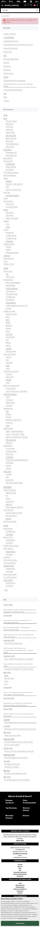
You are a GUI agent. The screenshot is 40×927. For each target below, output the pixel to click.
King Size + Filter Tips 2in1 (14, 184)
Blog (20, 868)
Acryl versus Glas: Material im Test (15, 773)
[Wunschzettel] (28, 5)
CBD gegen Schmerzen (12, 764)
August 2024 (8, 709)
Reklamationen (20, 887)
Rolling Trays (10, 204)
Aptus (8, 317)
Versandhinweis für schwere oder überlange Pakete (18, 85)
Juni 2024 (7, 726)
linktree (6, 77)
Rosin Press (9, 454)
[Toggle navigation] (2, 4)
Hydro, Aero (7, 471)
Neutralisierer (10, 300)
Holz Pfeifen (10, 215)
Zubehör (8, 308)
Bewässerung (8, 408)
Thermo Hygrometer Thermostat (16, 391)
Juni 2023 (7, 761)
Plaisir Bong (9, 124)
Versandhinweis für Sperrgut (13, 90)
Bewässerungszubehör (13, 420)
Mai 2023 (7, 770)
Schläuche (9, 423)
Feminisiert (9, 534)
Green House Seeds (10, 560)
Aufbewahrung (8, 258)
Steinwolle (9, 362)
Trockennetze (10, 448)
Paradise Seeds (9, 566)
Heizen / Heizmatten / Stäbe (15, 434)
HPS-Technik (10, 277)
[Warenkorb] (31, 5)
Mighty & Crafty (11, 493)
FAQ (5, 93)
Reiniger (8, 247)
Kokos (8, 365)
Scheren (8, 468)
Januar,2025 (8, 687)
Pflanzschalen (10, 403)
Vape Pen (9, 504)
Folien (8, 383)
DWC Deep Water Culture (14, 483)
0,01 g (8, 227)
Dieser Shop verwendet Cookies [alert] (12, 899)
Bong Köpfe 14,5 (11, 152)
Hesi (7, 340)
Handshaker (10, 463)
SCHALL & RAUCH (10, 34)
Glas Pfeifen (10, 212)
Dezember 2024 (9, 698)
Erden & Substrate (10, 354)
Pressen (8, 465)
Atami (7, 320)
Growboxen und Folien (11, 371)
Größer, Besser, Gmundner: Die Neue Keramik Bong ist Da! (18, 715)
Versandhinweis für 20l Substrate (14, 80)
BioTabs (8, 328)
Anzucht (8, 357)
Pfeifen (6, 209)
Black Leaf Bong (11, 138)
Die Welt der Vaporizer (11, 767)
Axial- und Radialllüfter (13, 282)
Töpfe (8, 397)
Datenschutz (8, 52)
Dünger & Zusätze (9, 311)
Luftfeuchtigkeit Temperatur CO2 (16, 305)
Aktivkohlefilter (10, 285)
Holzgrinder (9, 241)
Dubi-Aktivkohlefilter (12, 195)
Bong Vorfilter (8, 158)
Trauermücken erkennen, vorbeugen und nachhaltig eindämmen (17, 621)
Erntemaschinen (11, 451)
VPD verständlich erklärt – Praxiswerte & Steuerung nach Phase (17, 629)
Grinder (6, 230)
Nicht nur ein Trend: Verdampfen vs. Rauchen (19, 751)
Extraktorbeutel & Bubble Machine (17, 460)
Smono (8, 498)
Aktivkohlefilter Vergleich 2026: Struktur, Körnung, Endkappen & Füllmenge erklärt (20, 611)
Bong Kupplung (11, 167)
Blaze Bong (9, 141)
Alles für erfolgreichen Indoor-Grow (15, 758)
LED (7, 274)
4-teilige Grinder (11, 238)
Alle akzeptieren (20, 923)
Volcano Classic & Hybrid (14, 513)
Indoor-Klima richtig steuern (13, 643)
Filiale (5, 97)
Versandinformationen (11, 48)
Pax (7, 496)
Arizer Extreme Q (11, 515)
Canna (8, 331)
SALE (6, 590)
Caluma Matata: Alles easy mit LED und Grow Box (20, 722)
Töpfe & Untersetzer (10, 394)
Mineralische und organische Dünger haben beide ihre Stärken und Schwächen (18, 704)
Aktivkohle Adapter (10, 175)
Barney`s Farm (8, 537)
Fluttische (9, 405)
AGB (5, 55)
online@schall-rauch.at (11, 41)
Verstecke (7, 255)
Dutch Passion (8, 548)
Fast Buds (7, 557)
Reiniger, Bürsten (9, 244)
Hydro (8, 368)
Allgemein (9, 443)
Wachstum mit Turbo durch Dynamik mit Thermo (20, 729)
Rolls (7, 187)
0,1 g (7, 224)
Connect (6, 100)
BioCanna (9, 325)
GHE (7, 477)
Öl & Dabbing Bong (12, 144)
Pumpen (8, 417)
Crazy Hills (9, 334)
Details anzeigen (23, 918)
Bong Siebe (9, 170)
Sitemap (6, 62)
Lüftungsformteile (11, 294)
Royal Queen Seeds (10, 574)
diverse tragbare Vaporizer (14, 507)
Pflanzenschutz (11, 440)
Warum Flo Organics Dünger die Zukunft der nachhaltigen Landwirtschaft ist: (18, 693)
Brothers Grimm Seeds (11, 546)
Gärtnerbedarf (8, 428)
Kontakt (20, 864)
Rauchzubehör (8, 201)
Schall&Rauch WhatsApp (20, 853)
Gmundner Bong (11, 121)
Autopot (8, 414)
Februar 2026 (8, 605)
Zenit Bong (9, 127)
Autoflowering (10, 531)
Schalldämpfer (10, 297)
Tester (6, 261)
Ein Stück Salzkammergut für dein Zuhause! (18, 742)
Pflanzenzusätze (11, 351)
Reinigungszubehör (12, 252)
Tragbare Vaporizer (10, 490)
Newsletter (7, 66)
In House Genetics (10, 563)
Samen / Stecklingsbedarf (14, 431)
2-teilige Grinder (11, 235)
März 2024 (7, 732)
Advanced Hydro (11, 314)
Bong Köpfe (7, 149)
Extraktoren (9, 457)
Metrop (8, 342)
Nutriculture (9, 480)
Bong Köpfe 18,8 (11, 155)
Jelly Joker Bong (11, 135)
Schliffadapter (10, 164)
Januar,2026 (8, 615)
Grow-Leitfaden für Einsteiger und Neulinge (18, 659)
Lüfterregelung (11, 302)
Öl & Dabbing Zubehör (11, 172)
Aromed (8, 518)
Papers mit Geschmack (13, 189)
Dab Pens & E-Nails (10, 521)
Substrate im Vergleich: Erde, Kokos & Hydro (18, 669)
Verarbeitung (8, 445)
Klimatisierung (8, 280)
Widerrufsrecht (8, 73)
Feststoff (9, 348)
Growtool (9, 474)
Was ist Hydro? (9, 678)
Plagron (8, 345)
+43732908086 (9, 37)
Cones (6, 198)
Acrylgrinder (10, 232)
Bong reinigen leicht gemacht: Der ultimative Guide (18, 665)
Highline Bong (10, 132)
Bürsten (8, 250)
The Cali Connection (10, 577)
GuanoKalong (10, 337)
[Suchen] (37, 10)
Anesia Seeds (8, 528)
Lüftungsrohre (10, 291)
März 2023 (7, 777)
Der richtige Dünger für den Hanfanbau (17, 780)
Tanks (8, 425)
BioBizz (8, 323)
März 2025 (7, 672)
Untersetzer (9, 400)
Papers (6, 178)
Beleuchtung (8, 271)
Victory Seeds (8, 580)
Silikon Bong (10, 147)
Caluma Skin (10, 377)
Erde (7, 360)
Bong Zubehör (8, 161)
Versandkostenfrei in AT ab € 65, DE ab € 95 (18, 44)
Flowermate (10, 501)
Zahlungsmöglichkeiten (11, 59)
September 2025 (9, 656)
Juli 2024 (7, 719)
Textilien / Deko (9, 264)
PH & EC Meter (11, 388)
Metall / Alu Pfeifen (12, 218)
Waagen (6, 221)
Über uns (20, 866)
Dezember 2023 (9, 739)
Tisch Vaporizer (8, 510)
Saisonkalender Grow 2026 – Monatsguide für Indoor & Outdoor (19, 636)
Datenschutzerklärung (20, 889)
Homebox (9, 374)
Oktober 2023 (8, 748)
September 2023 (9, 755)
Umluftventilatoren (12, 288)
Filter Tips (7, 192)
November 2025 (9, 640)
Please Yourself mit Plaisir (12, 735)
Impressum (7, 70)
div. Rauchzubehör (12, 207)
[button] (25, 5)
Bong (5, 118)
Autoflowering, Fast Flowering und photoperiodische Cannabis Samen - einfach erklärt (18, 650)
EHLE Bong (9, 129)
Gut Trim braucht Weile (11, 745)
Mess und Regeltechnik (11, 385)
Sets (7, 411)
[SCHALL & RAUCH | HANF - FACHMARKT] (11, 5)
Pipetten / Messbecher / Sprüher (17, 437)
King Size (9, 181)
